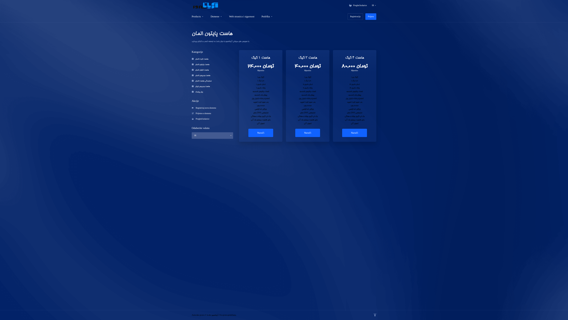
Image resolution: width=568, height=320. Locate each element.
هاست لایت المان (201, 59)
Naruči (260, 133)
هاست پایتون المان (202, 64)
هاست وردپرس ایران (202, 86)
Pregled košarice (202, 119)
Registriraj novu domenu (205, 108)
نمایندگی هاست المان (203, 81)
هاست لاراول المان (202, 70)
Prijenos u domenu (203, 113)
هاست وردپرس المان (202, 75)
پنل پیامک (199, 92)
